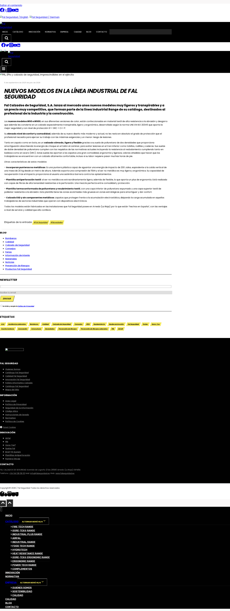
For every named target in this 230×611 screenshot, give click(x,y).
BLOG (88, 31)
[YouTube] (13, 11)
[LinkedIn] (17, 11)
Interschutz (36, 329)
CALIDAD (78, 31)
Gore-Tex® (10, 445)
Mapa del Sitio (12, 389)
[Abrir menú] (4, 69)
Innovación (23, 329)
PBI (6, 441)
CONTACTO (101, 31)
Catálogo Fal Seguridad (17, 372)
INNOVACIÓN (34, 31)
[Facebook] (2, 11)
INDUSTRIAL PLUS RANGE (27, 534)
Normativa (10, 418)
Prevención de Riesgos (17, 265)
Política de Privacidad (26, 306)
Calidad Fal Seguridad (16, 376)
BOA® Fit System (13, 452)
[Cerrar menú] (1, 509)
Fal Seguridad (41, 222)
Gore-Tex (156, 324)
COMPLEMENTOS (22, 568)
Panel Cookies (9, 427)
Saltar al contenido (11, 5)
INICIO (5, 31)
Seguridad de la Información (19, 408)
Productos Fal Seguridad (18, 269)
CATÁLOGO (18, 31)
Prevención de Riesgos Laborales (94, 329)
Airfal (8, 438)
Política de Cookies (14, 421)
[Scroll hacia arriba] (3, 503)
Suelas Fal (10, 448)
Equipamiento (99, 324)
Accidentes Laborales (17, 324)
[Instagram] (9, 11)
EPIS (88, 324)
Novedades (56, 222)
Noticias (9, 262)
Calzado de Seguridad (17, 245)
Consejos (10, 248)
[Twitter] (5, 11)
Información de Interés (17, 255)
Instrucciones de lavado (17, 414)
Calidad (9, 241)
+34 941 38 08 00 (17, 473)
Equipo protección (116, 324)
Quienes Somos (12, 369)
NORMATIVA (50, 31)
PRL (113, 329)
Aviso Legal (10, 401)
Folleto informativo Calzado (19, 383)
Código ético (11, 411)
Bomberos (11, 238)
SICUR (120, 329)
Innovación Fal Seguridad (17, 379)
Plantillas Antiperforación (17, 455)
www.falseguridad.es (65, 473)
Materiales (11, 258)
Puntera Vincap (12, 458)
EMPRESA (64, 31)
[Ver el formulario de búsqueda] (6, 38)
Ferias (8, 252)
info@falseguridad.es (40, 473)
